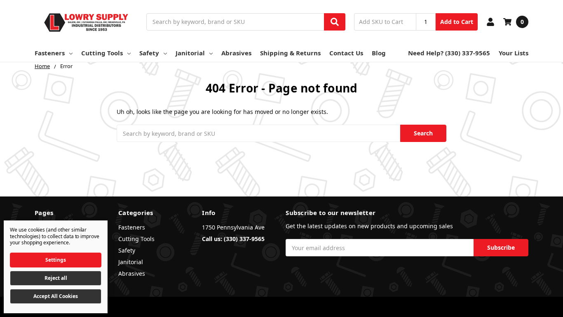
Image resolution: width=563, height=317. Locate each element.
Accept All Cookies (55, 296)
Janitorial (190, 53)
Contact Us (346, 53)
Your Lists (513, 53)
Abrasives (236, 53)
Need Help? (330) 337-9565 (449, 53)
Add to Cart (456, 22)
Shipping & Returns (290, 53)
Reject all (56, 278)
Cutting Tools (102, 53)
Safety (149, 53)
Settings (55, 259)
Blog (379, 53)
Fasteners (50, 53)
